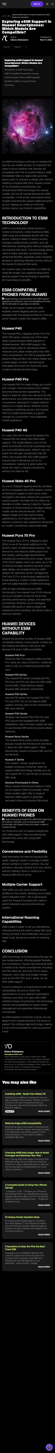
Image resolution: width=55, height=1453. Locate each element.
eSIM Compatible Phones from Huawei (22, 73)
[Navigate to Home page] (4, 4)
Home (4, 16)
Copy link (7, 47)
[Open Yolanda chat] (49, 1447)
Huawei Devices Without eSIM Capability (22, 77)
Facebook (17, 47)
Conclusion (9, 85)
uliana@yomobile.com (13, 1054)
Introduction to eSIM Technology (19, 70)
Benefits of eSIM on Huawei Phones (20, 81)
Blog (9, 16)
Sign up (37, 4)
